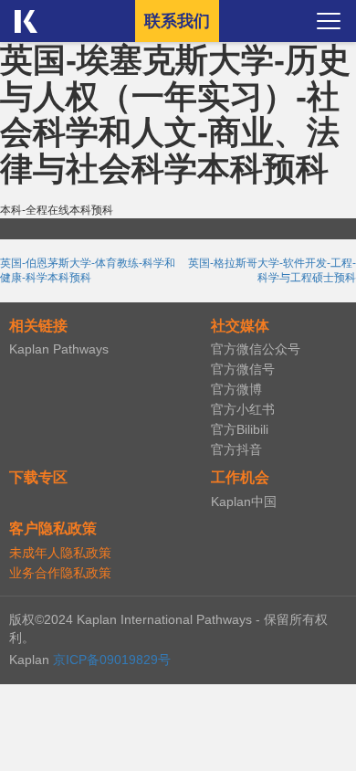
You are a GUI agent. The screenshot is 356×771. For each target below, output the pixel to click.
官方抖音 (236, 449)
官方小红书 (243, 409)
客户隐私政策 (53, 528)
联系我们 (177, 21)
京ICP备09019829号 (112, 659)
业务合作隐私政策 (60, 572)
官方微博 (236, 389)
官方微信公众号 (255, 349)
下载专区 (38, 477)
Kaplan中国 (244, 501)
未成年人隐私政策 (60, 552)
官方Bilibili (239, 429)
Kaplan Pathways (59, 349)
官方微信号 (243, 369)
